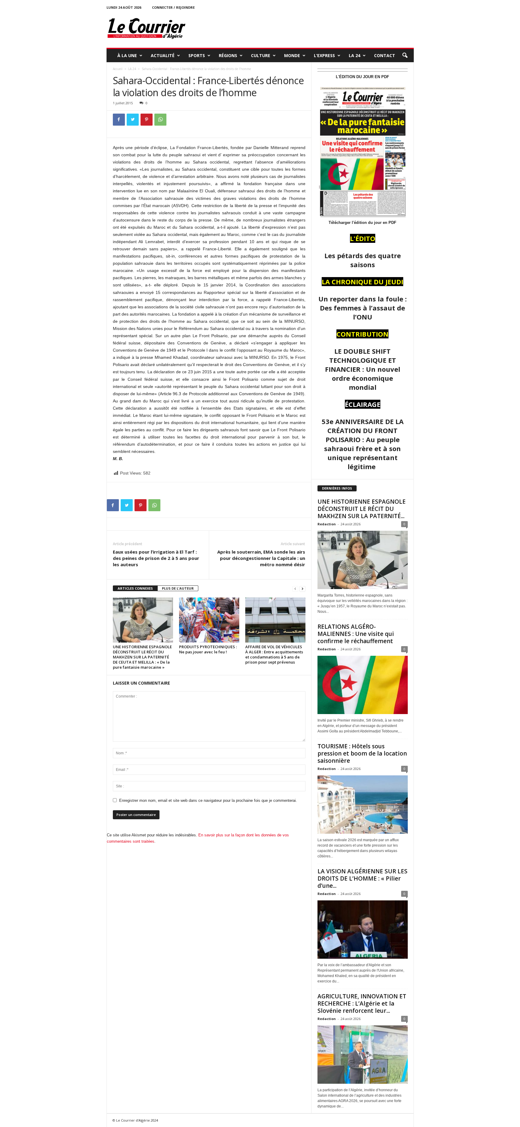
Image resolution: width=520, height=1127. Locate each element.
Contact (384, 55)
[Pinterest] (147, 120)
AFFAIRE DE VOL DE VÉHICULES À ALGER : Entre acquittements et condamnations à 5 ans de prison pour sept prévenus (274, 654)
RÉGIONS (228, 55)
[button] (404, 55)
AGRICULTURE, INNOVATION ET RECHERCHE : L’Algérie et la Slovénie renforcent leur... (361, 1003)
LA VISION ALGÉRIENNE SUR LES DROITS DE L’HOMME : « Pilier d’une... (362, 878)
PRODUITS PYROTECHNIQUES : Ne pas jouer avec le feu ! (208, 649)
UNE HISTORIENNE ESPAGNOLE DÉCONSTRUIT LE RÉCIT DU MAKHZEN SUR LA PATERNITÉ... (361, 509)
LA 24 (354, 55)
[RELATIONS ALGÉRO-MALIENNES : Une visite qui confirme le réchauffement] (362, 685)
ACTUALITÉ (163, 55)
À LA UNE (127, 55)
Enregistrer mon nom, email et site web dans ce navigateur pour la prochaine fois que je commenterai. (208, 800)
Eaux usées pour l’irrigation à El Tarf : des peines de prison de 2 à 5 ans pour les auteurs (156, 558)
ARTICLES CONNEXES (135, 588)
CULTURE (260, 55)
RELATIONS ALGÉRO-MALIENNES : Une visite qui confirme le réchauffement (355, 634)
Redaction (326, 524)
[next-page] (302, 588)
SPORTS (196, 55)
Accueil (117, 69)
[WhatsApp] (160, 120)
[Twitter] (133, 120)
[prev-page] (295, 588)
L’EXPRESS (324, 55)
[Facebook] (119, 120)
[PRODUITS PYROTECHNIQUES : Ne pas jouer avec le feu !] (209, 620)
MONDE (292, 55)
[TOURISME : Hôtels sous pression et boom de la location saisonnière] (362, 804)
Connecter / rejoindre (173, 7)
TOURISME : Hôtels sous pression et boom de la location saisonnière (362, 753)
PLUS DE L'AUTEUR (178, 588)
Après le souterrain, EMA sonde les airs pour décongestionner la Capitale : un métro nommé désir (261, 558)
